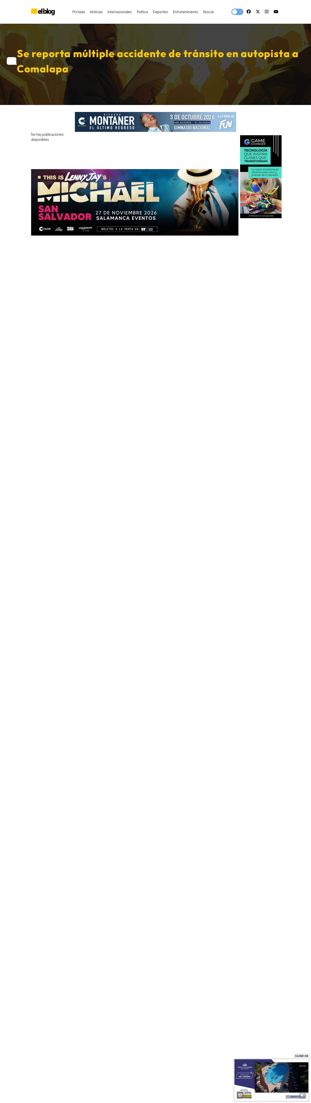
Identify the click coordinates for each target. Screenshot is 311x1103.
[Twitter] (257, 12)
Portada (78, 12)
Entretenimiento (185, 12)
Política (142, 12)
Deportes (160, 12)
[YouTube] (276, 12)
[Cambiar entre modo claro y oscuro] (237, 12)
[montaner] (155, 122)
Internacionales (120, 12)
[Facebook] (248, 12)
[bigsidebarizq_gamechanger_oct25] (261, 176)
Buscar (208, 12)
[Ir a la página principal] (43, 11)
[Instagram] (266, 12)
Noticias (96, 12)
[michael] (134, 202)
